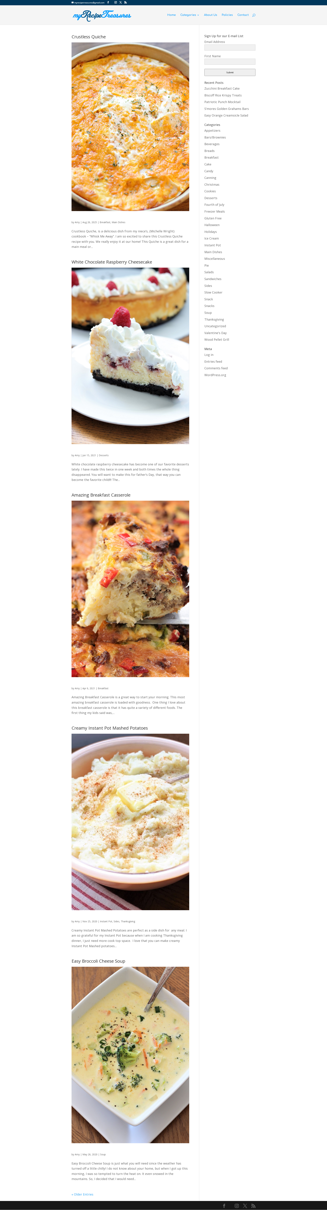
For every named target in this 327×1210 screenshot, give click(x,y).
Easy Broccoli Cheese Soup (98, 961)
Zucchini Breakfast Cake (222, 88)
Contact (243, 15)
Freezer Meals (214, 211)
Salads (209, 272)
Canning (210, 178)
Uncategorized (215, 326)
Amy (77, 222)
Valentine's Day (215, 333)
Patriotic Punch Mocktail (222, 102)
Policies (227, 15)
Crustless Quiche (89, 37)
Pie (206, 265)
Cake (207, 164)
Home (171, 15)
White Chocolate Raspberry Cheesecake (112, 262)
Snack (208, 299)
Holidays (210, 232)
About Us (210, 15)
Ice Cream (211, 238)
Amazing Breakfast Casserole (101, 495)
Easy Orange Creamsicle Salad (226, 115)
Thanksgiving (128, 921)
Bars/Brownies (215, 137)
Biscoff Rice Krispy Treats (223, 95)
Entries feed (213, 361)
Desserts (104, 455)
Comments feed (216, 368)
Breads (209, 151)
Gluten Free (213, 218)
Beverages (212, 144)
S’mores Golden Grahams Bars (226, 109)
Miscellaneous (214, 259)
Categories (188, 15)
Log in (208, 355)
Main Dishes (118, 222)
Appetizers (212, 130)
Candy (208, 171)
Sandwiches (212, 279)
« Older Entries (82, 1194)
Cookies (210, 191)
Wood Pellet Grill (216, 339)
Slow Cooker (213, 292)
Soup (103, 1154)
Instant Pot (106, 921)
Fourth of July (214, 205)
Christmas (211, 184)
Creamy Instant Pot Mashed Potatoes (110, 728)
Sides (116, 921)
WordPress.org (215, 375)
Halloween (212, 225)
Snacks (209, 306)
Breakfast (105, 222)
